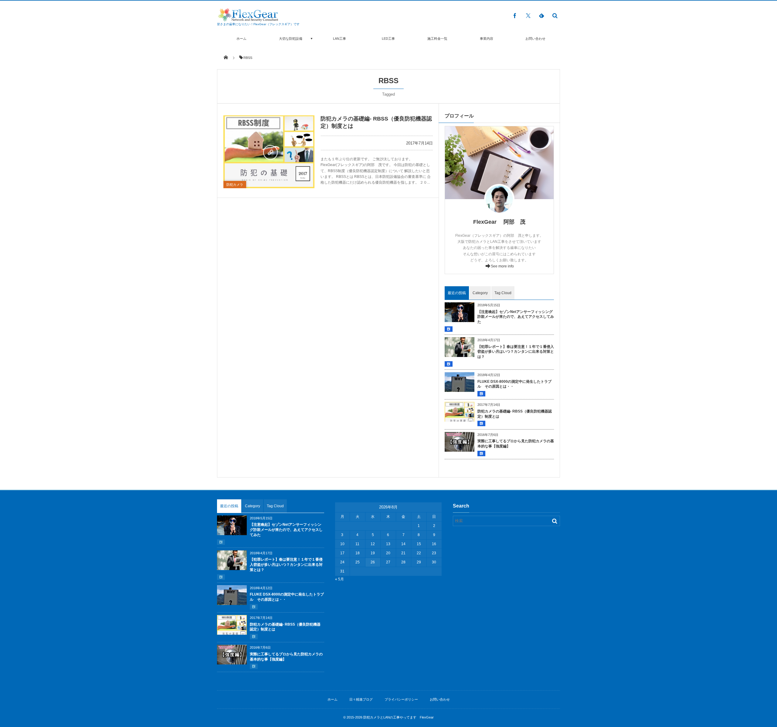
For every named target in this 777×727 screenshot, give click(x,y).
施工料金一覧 (437, 38)
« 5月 (339, 579)
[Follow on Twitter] (528, 15)
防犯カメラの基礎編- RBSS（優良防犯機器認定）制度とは (514, 414)
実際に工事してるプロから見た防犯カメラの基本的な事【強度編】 (515, 443)
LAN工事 (339, 38)
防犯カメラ (234, 184)
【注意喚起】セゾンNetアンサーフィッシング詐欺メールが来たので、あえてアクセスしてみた (515, 317)
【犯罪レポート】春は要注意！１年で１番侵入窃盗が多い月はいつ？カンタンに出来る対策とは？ (515, 352)
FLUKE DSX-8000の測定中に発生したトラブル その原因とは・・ (514, 384)
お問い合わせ (535, 38)
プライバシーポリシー (401, 699)
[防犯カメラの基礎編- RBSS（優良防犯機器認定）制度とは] (268, 151)
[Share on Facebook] (515, 15)
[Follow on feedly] (541, 15)
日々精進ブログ (361, 699)
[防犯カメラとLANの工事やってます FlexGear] (248, 20)
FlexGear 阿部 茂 (499, 222)
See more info (502, 266)
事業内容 (486, 38)
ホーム (241, 38)
